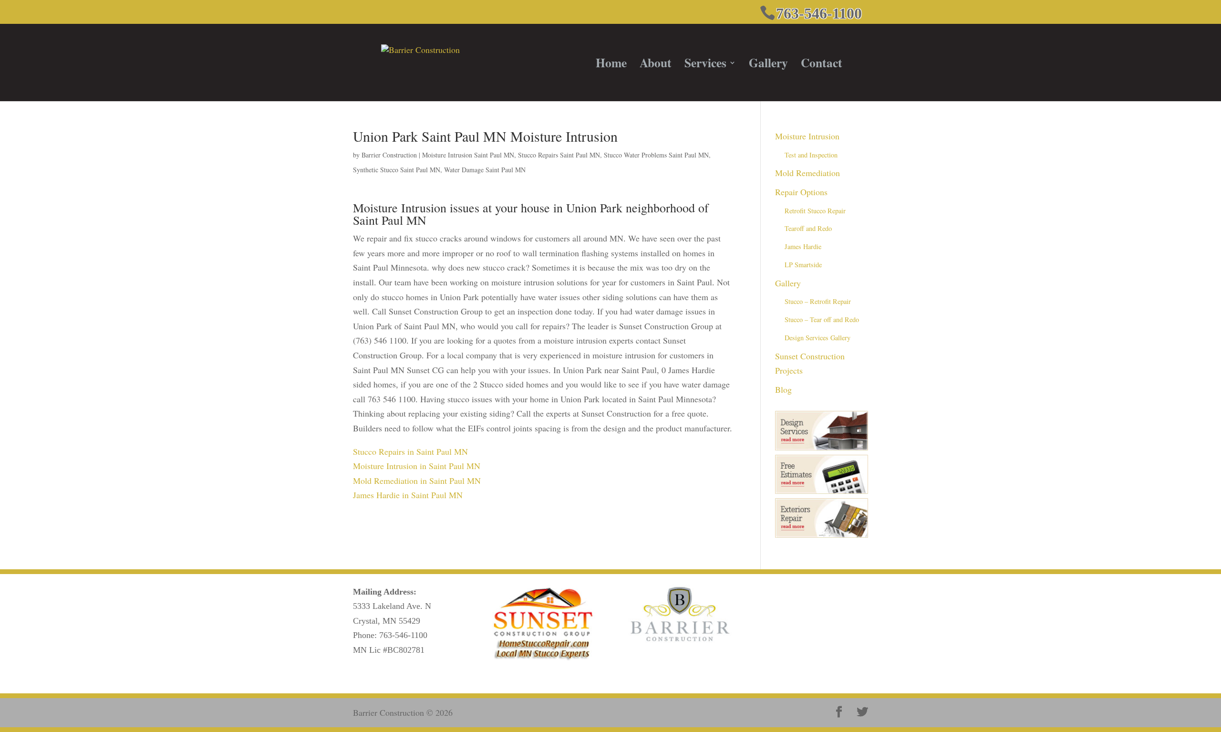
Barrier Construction (389, 154)
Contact (821, 65)
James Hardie (803, 246)
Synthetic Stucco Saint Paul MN (396, 169)
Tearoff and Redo (808, 228)
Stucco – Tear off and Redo (822, 319)
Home (611, 65)
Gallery (768, 65)
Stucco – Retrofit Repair (818, 301)
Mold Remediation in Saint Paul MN (417, 480)
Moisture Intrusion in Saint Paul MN (416, 465)
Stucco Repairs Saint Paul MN (559, 154)
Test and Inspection (811, 154)
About (656, 65)
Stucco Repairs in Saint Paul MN (410, 451)
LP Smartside (803, 264)
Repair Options (801, 192)
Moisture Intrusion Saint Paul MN (468, 154)
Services (705, 65)
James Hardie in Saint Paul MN (408, 495)
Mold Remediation (807, 172)
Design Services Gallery (817, 337)
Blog (783, 389)
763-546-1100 (403, 635)
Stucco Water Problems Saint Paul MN (656, 154)
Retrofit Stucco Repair (815, 210)
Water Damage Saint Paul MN (485, 169)
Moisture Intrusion (807, 136)
